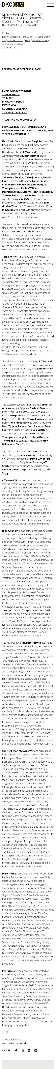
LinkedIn (29, 1050)
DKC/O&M (13, 4)
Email (35, 1050)
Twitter (16, 1050)
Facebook (23, 1050)
